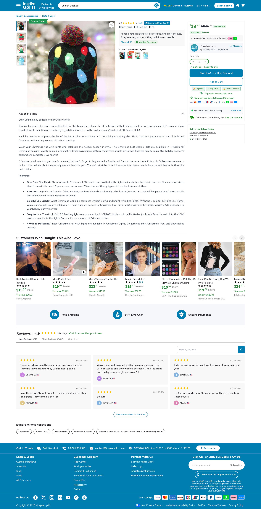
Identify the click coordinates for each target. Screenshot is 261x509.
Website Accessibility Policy (180, 505)
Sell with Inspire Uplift (142, 461)
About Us (21, 466)
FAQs (19, 475)
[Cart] (243, 5)
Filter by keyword (187, 349)
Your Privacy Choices (152, 505)
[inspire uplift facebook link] (35, 497)
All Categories (23, 480)
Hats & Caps (48, 15)
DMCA (201, 505)
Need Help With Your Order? (88, 475)
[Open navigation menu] (18, 5)
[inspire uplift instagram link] (52, 497)
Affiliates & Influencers (143, 470)
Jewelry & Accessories (27, 15)
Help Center (80, 461)
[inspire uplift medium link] (60, 497)
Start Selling (224, 5)
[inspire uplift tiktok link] (84, 497)
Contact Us (79, 480)
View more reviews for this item (130, 414)
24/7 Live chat (50, 448)
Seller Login (137, 466)
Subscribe (236, 465)
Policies (78, 489)
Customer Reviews (26, 461)
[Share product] (111, 25)
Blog (18, 470)
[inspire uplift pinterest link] (76, 497)
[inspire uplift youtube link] (68, 497)
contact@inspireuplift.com (110, 448)
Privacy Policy (236, 505)
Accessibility (80, 484)
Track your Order (82, 466)
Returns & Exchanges (85, 470)
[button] (216, 110)
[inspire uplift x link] (43, 497)
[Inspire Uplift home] (29, 6)
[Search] (156, 5)
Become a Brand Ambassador (147, 475)
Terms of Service (217, 505)
